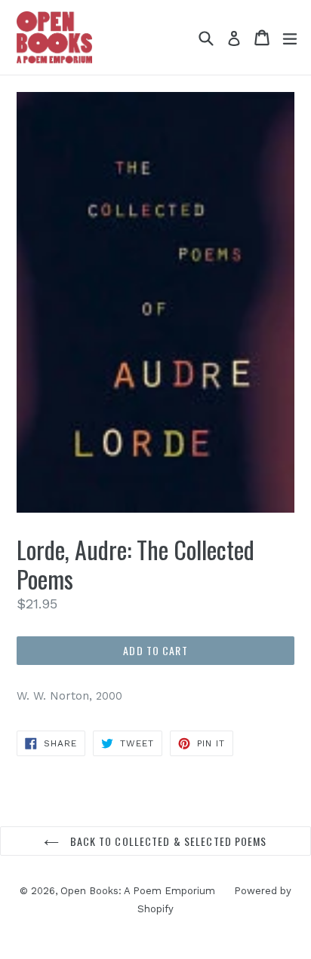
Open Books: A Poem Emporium (137, 890)
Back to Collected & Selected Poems (166, 841)
